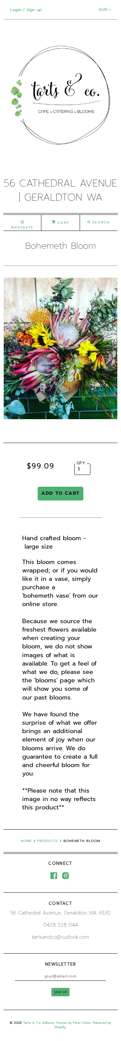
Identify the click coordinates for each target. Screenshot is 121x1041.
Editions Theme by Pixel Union (66, 1022)
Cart (62, 222)
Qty (81, 463)
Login (15, 10)
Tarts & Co (31, 1022)
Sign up (34, 10)
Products (47, 840)
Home (26, 840)
